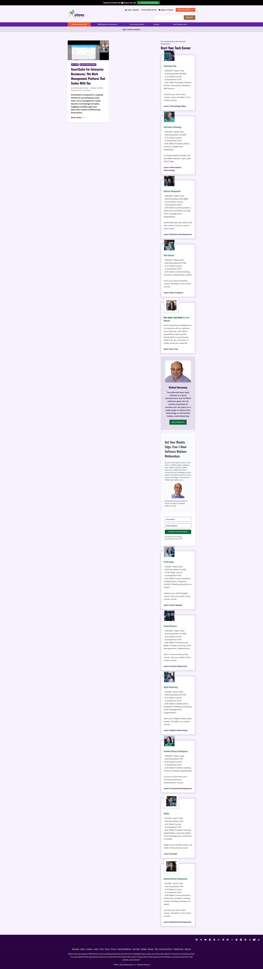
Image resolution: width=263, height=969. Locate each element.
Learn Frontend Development (178, 788)
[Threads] (250, 940)
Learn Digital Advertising (175, 730)
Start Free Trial (171, 349)
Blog (156, 949)
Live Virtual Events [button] (137, 24)
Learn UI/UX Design (173, 605)
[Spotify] (236, 940)
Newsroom (75, 949)
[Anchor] (259, 940)
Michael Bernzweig (80, 88)
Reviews (151, 949)
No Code (74, 64)
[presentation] (88, 50)
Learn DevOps (170, 854)
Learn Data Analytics (173, 293)
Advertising (121, 949)
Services (113, 949)
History (82, 949)
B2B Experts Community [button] (107, 24)
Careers (156, 24)
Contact (96, 949)
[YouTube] (205, 940)
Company (89, 949)
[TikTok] (219, 940)
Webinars (128, 949)
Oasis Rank (136, 949)
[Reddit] (228, 940)
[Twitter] (201, 940)
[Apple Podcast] (241, 940)
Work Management (88, 64)
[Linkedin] (223, 940)
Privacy (107, 949)
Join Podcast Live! (180, 24)
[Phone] (232, 940)
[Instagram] (210, 940)
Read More (77, 118)
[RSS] (245, 940)
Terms (102, 949)
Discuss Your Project (165, 949)
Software (144, 949)
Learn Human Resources (175, 666)
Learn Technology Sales (175, 106)
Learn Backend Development (177, 922)
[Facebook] (196, 940)
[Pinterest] (214, 940)
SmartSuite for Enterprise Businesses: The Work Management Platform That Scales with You (88, 76)
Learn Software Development (178, 234)
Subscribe (188, 949)
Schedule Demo (178, 949)
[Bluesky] (254, 940)
